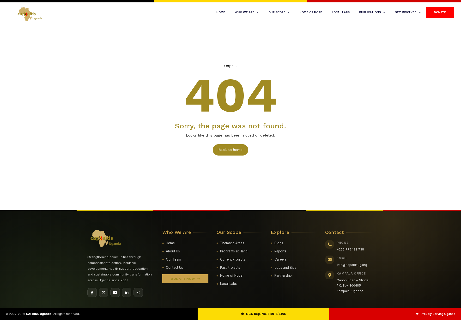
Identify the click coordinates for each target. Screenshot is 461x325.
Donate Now (183, 279)
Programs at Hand (234, 251)
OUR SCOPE (276, 12)
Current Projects (232, 259)
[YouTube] (115, 292)
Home (220, 12)
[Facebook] (92, 292)
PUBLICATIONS (370, 12)
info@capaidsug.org (352, 265)
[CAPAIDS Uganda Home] (105, 238)
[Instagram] (138, 292)
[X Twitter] (103, 292)
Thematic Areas (232, 243)
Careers (280, 259)
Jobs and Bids (285, 267)
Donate (440, 12)
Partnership (283, 275)
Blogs (278, 243)
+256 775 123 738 (350, 249)
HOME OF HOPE (310, 12)
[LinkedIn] (126, 292)
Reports (280, 251)
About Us (173, 251)
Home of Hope (231, 275)
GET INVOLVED (406, 12)
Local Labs (228, 284)
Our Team (173, 259)
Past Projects (230, 267)
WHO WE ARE (245, 12)
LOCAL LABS (341, 12)
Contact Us (174, 267)
